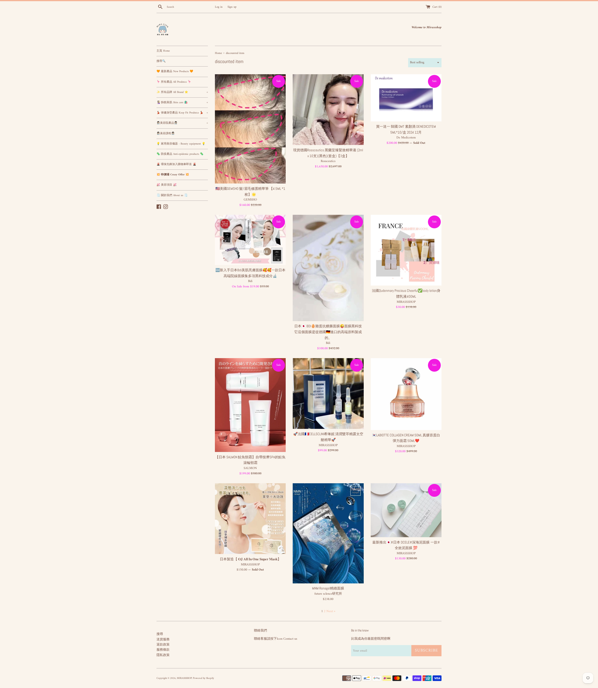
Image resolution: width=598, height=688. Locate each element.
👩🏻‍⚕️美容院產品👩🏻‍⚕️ (182, 123)
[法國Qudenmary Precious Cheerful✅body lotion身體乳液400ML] (406, 250)
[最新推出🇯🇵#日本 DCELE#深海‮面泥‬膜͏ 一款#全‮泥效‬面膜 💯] (406, 510)
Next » (330, 611)
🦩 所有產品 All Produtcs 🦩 (174, 82)
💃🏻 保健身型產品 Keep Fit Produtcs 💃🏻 (182, 112)
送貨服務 (163, 639)
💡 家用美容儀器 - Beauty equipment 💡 (181, 143)
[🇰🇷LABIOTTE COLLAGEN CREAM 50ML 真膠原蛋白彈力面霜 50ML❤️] (406, 394)
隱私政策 (163, 655)
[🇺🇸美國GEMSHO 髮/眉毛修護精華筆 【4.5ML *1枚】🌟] (250, 128)
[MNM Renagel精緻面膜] (328, 533)
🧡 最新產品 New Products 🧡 (175, 71)
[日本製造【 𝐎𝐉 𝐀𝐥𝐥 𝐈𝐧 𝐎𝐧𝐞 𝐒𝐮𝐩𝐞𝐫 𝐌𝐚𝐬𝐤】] (250, 518)
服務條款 (163, 650)
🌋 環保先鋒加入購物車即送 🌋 (176, 164)
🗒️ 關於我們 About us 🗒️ (172, 195)
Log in (219, 7)
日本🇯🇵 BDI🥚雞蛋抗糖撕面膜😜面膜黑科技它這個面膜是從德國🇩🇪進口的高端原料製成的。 (328, 332)
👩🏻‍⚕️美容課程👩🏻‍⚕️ (166, 133)
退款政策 (163, 645)
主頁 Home (163, 51)
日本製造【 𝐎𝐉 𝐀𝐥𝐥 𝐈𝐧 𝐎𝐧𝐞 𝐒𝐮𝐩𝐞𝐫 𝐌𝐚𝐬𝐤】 (250, 559)
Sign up (232, 7)
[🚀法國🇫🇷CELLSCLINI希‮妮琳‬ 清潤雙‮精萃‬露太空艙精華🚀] (328, 393)
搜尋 (160, 634)
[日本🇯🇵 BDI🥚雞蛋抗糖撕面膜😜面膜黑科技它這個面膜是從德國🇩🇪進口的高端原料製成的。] (328, 268)
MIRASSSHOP (184, 678)
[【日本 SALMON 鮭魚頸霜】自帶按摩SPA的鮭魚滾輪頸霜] (250, 405)
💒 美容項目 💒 (167, 185)
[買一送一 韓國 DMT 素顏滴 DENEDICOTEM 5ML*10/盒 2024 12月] (406, 97)
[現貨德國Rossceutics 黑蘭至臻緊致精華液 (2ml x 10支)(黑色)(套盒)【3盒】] (328, 109)
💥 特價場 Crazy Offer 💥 (173, 174)
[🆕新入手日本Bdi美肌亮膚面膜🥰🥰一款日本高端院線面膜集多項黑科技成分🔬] (250, 240)
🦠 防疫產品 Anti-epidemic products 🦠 (180, 154)
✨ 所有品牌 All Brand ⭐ (182, 92)
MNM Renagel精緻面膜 (328, 588)
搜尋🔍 (161, 61)
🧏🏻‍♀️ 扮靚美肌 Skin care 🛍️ (182, 102)
